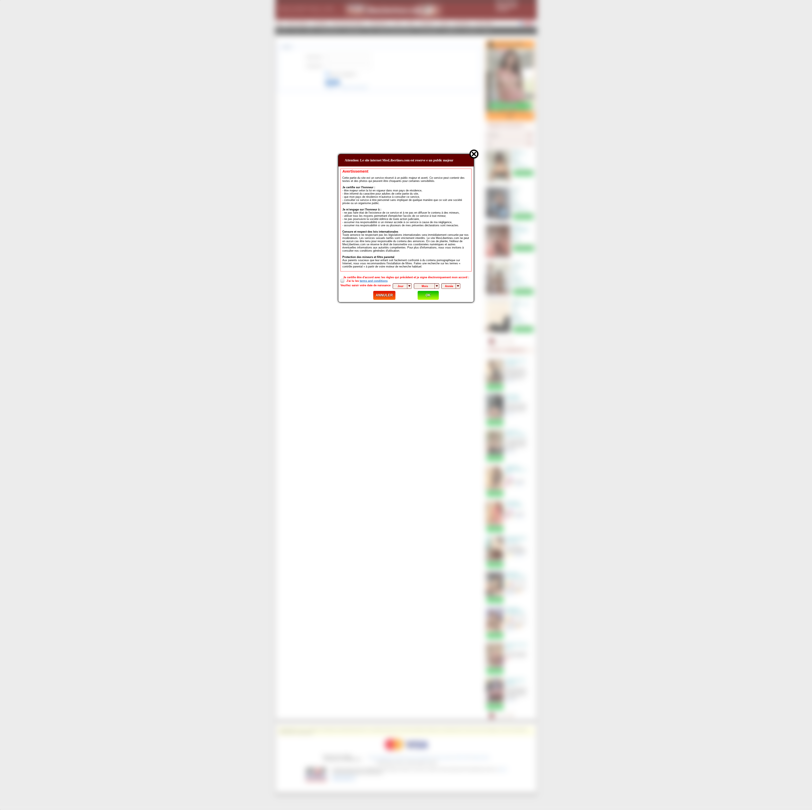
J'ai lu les (367, 280)
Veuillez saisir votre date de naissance (365, 285)
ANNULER (384, 295)
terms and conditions (374, 280)
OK (428, 295)
